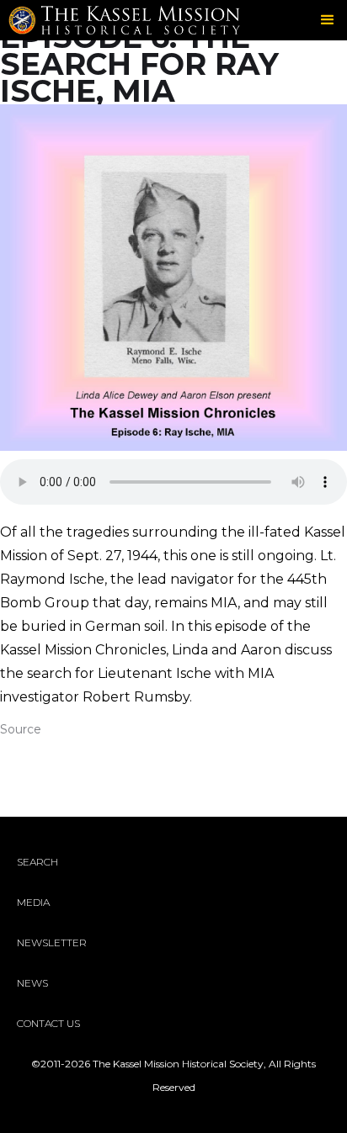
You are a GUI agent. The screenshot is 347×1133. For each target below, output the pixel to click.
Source (20, 729)
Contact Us (48, 1023)
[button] (328, 20)
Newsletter (52, 942)
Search (37, 861)
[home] (163, 20)
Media (33, 902)
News (32, 983)
